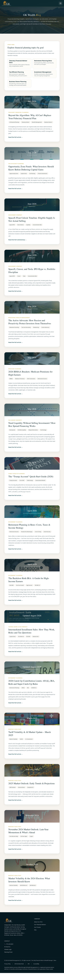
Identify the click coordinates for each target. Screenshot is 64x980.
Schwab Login (8, 949)
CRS (29, 964)
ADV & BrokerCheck (19, 964)
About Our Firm (38, 922)
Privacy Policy (7, 964)
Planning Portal (8, 952)
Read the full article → (15, 137)
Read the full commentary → (17, 240)
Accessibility (36, 964)
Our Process (37, 927)
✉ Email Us (7, 947)
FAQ (35, 930)
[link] (6, 3)
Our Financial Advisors (40, 924)
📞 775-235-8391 (8, 944)
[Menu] (60, 3)
